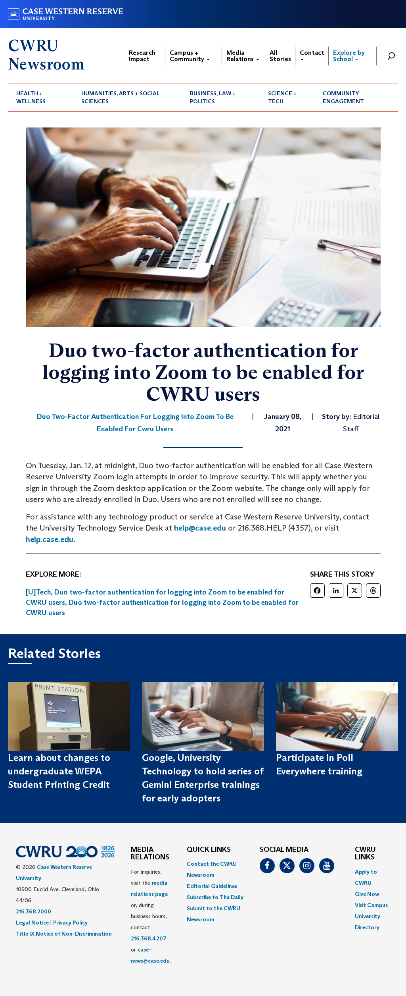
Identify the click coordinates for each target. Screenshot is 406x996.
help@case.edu (200, 528)
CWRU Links (365, 854)
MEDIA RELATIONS (150, 854)
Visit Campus (371, 905)
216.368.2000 (33, 911)
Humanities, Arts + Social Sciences (120, 97)
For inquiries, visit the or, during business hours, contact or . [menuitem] (151, 916)
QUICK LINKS (209, 850)
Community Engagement (343, 97)
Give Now (367, 894)
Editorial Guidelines (212, 886)
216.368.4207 (149, 938)
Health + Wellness (31, 97)
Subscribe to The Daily (215, 897)
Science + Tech (282, 97)
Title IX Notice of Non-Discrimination (64, 933)
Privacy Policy (70, 922)
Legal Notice (32, 922)
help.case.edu (49, 539)
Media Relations (240, 56)
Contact (312, 52)
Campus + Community (188, 56)
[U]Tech (38, 592)
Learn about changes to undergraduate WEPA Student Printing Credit (59, 771)
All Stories (280, 56)
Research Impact (142, 56)
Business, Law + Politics (213, 97)
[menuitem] (40, 97)
